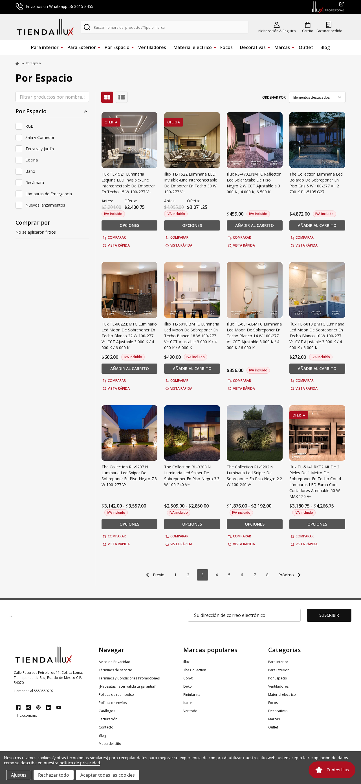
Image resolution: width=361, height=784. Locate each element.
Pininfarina (191, 694)
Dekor (188, 686)
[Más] (61, 47)
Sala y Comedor (39, 137)
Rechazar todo (53, 775)
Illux (186, 661)
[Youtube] (58, 707)
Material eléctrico (192, 47)
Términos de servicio (115, 670)
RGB (29, 126)
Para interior (45, 47)
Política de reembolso (116, 694)
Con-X (188, 678)
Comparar (117, 237)
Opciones (129, 225)
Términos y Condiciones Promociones (129, 678)
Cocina (31, 160)
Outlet (306, 47)
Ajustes (19, 775)
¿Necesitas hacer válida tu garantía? (127, 686)
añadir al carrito (254, 225)
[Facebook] (18, 707)
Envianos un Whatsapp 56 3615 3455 (59, 6)
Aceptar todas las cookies (107, 775)
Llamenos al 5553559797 (34, 690)
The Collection (194, 670)
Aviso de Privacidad (114, 661)
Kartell (188, 702)
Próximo (286, 574)
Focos (226, 47)
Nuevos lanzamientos (45, 205)
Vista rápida (119, 245)
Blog (325, 47)
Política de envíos (113, 702)
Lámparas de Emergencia (48, 193)
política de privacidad (80, 762)
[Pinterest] (38, 707)
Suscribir (329, 615)
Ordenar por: (274, 97)
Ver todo (190, 710)
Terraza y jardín (39, 148)
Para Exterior (81, 47)
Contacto (106, 727)
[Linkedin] (48, 707)
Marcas (282, 47)
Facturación (108, 719)
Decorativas (253, 47)
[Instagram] (28, 707)
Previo (158, 574)
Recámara (34, 182)
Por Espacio (117, 47)
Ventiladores (152, 47)
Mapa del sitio (110, 743)
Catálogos (107, 710)
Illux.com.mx (27, 715)
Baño (30, 171)
